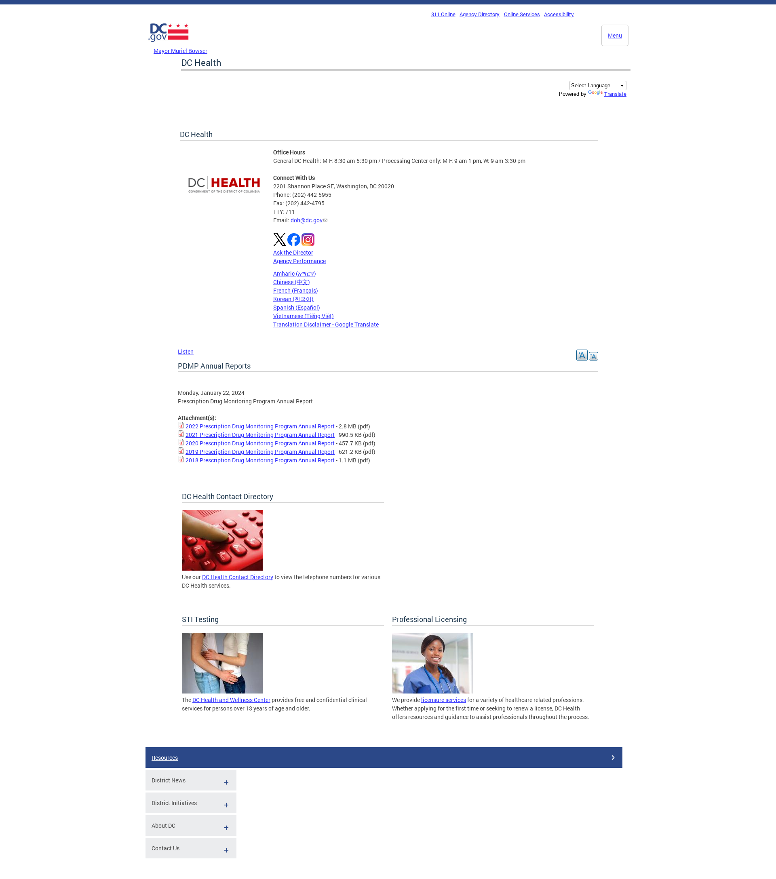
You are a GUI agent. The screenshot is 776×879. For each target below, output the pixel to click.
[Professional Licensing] (432, 691)
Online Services (522, 14)
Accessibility (559, 14)
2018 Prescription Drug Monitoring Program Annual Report (260, 460)
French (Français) (295, 290)
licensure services (443, 700)
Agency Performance (299, 261)
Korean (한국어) (293, 299)
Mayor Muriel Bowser (180, 51)
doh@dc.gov (307, 220)
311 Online (443, 14)
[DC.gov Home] (168, 44)
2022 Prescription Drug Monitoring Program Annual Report (260, 426)
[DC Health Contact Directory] (222, 568)
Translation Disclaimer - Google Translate (326, 324)
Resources (165, 757)
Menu (615, 35)
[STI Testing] (222, 691)
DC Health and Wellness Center (231, 700)
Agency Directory (480, 14)
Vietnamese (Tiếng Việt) (303, 316)
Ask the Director (293, 252)
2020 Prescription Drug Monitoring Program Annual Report (260, 443)
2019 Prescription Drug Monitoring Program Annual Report (260, 451)
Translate (615, 93)
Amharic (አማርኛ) (294, 273)
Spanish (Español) (296, 307)
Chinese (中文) (291, 282)
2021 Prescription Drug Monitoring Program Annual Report (260, 434)
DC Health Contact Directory (237, 577)
